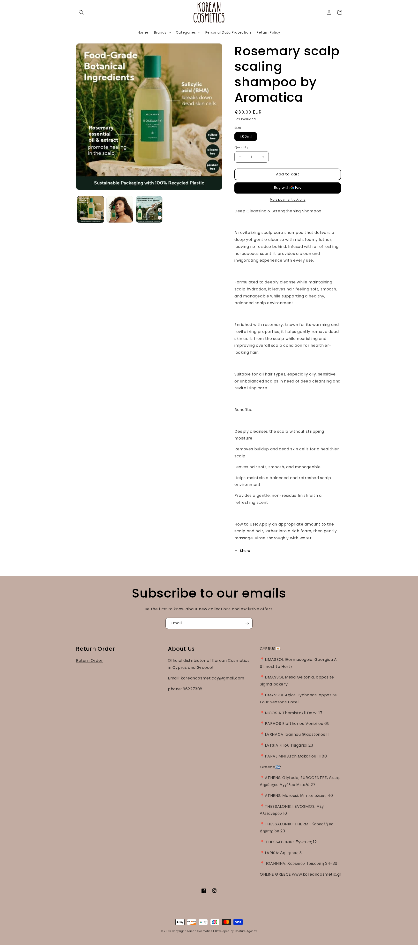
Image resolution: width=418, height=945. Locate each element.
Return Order (89, 660)
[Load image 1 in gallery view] (90, 209)
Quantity (241, 147)
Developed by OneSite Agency (236, 931)
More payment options (288, 199)
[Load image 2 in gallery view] (119, 209)
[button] (81, 12)
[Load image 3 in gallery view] (149, 209)
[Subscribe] (247, 623)
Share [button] (245, 550)
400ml (245, 136)
